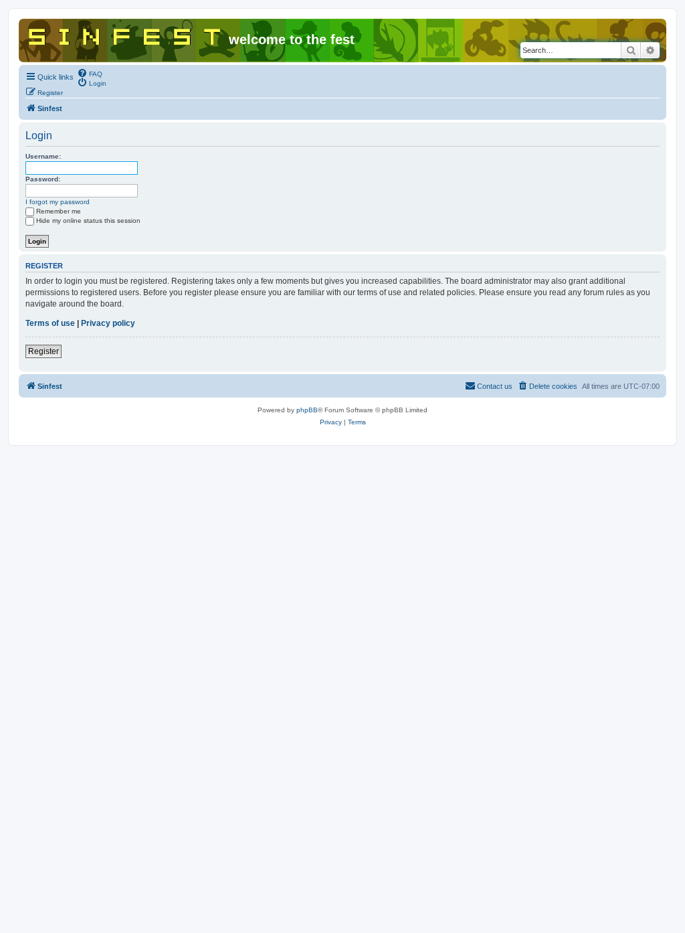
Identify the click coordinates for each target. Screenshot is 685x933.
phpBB (307, 410)
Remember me (58, 211)
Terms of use (50, 323)
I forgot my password (57, 201)
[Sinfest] (125, 34)
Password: (42, 179)
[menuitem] (89, 73)
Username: (43, 156)
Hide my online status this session (88, 220)
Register (43, 351)
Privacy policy (108, 323)
